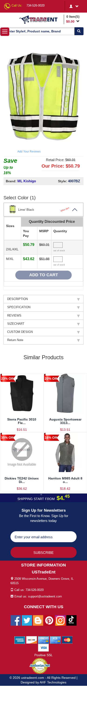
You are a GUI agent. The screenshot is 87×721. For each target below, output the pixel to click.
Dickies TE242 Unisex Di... (22, 480)
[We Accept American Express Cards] (19, 640)
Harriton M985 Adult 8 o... (65, 480)
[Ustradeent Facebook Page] (16, 620)
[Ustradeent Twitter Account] (27, 620)
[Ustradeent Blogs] (38, 620)
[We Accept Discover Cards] (31, 640)
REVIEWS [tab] (14, 315)
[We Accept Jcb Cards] (55, 640)
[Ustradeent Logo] (40, 19)
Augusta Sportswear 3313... (65, 421)
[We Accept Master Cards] (67, 640)
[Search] (79, 31)
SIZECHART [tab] (15, 323)
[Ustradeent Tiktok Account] (71, 620)
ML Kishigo (26, 181)
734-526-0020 (35, 5)
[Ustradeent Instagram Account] (60, 620)
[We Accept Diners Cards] (43, 640)
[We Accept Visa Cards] (43, 647)
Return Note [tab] (15, 340)
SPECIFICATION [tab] (18, 307)
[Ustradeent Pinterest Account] (49, 620)
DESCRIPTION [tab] (17, 299)
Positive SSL (43, 655)
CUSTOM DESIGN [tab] (20, 332)
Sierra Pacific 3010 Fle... (21, 421)
